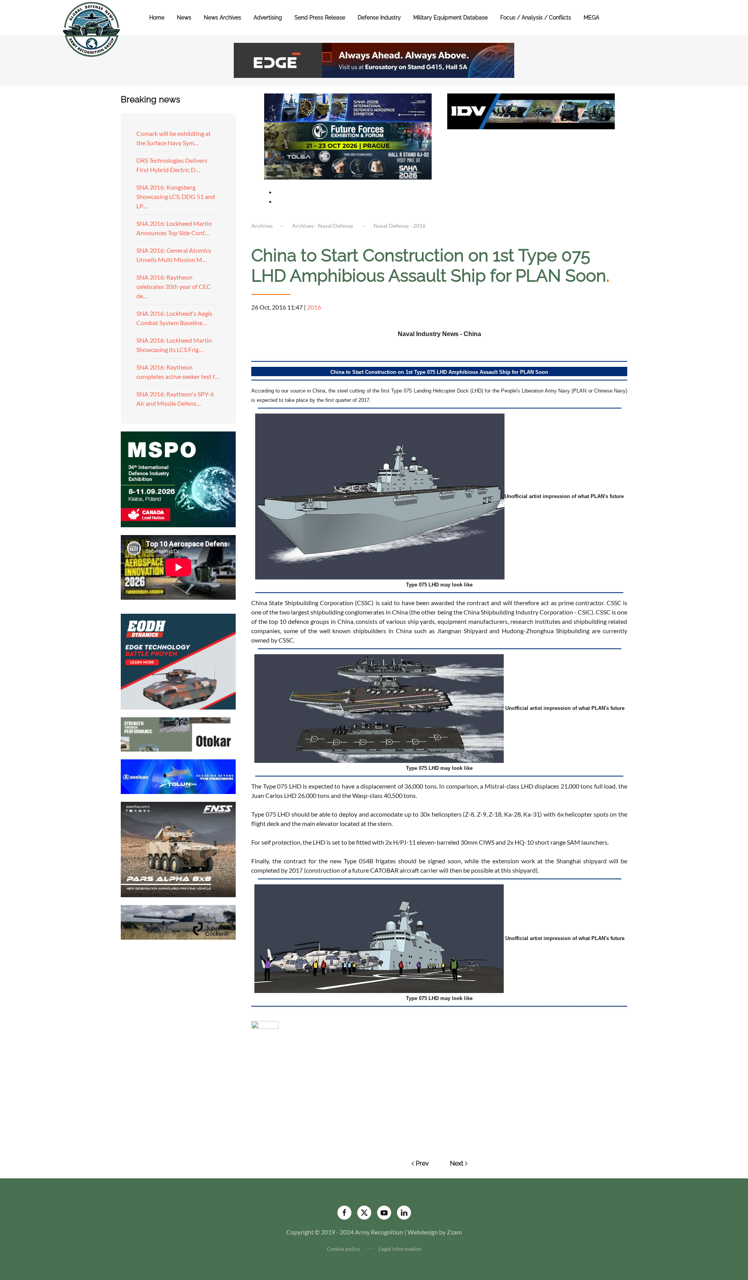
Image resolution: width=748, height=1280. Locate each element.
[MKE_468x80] (348, 164)
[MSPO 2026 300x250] (178, 478)
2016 (314, 307)
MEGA (591, 17)
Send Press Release (320, 17)
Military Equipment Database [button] (450, 17)
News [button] (184, 17)
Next (456, 1163)
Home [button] (156, 17)
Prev (422, 1163)
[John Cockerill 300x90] (178, 921)
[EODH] (178, 660)
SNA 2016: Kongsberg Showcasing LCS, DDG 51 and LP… (175, 196)
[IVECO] (531, 110)
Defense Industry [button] (379, 17)
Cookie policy (343, 1248)
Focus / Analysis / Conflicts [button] (535, 17)
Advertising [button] (268, 17)
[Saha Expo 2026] (348, 107)
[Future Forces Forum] (348, 135)
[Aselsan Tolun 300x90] (178, 775)
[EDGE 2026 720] (374, 59)
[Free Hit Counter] (265, 1024)
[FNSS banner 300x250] (178, 848)
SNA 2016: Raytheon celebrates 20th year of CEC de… (173, 286)
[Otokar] (178, 733)
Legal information (400, 1248)
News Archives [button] (222, 17)
